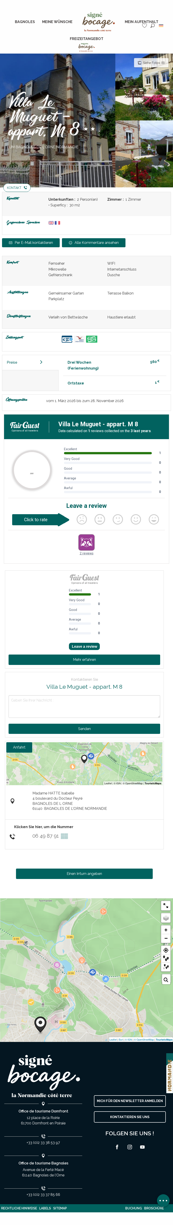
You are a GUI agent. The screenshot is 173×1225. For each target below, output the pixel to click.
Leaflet (113, 1039)
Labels (45, 1208)
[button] (153, 26)
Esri (121, 1039)
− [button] (166, 938)
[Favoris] (145, 26)
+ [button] (165, 930)
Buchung (133, 1208)
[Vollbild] (166, 906)
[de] (161, 25)
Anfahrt (19, 747)
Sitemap (60, 1208)
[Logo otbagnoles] (43, 1076)
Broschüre (154, 1208)
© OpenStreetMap (144, 1039)
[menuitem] (25, 22)
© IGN (128, 1039)
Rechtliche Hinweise (19, 1208)
